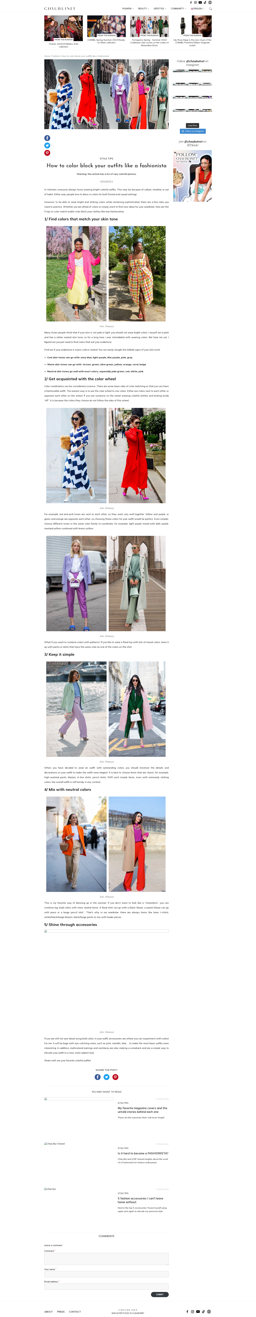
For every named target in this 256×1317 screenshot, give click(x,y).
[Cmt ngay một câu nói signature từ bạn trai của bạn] (205, 76)
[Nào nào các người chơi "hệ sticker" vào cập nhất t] (192, 89)
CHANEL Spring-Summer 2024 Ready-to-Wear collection (106, 41)
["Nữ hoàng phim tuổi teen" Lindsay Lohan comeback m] (179, 76)
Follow (190, 61)
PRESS (61, 1311)
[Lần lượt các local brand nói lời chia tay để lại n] (179, 102)
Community (177, 9)
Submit (160, 1294)
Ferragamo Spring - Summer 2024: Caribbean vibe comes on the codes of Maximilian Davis (149, 43)
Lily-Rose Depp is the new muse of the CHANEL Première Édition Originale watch (192, 43)
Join (190, 141)
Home (47, 56)
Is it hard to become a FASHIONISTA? (143, 1153)
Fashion (126, 9)
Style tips (106, 158)
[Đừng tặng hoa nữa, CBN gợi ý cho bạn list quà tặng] (192, 102)
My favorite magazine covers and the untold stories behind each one (142, 1110)
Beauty (142, 9)
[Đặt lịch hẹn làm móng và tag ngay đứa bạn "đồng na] (179, 89)
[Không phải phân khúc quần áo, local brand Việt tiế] (192, 76)
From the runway (64, 39)
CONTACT (75, 1311)
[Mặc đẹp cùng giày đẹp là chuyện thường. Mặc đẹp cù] (179, 115)
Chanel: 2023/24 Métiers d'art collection (63, 45)
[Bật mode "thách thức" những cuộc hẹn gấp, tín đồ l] (192, 115)
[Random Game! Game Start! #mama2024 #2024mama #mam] (205, 89)
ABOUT (48, 1311)
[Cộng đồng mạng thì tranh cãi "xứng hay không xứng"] (205, 102)
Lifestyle (159, 9)
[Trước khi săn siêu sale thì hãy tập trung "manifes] (205, 115)
